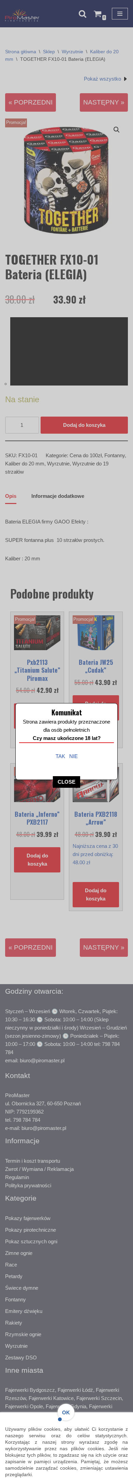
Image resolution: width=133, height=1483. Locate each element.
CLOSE (66, 782)
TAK (60, 756)
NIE (73, 756)
